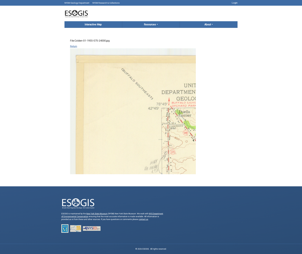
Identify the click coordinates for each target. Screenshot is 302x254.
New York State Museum (97, 214)
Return (73, 46)
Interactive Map (93, 24)
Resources (150, 24)
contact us (143, 219)
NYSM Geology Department (76, 3)
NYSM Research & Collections (106, 3)
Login (235, 2)
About (207, 24)
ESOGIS (76, 13)
